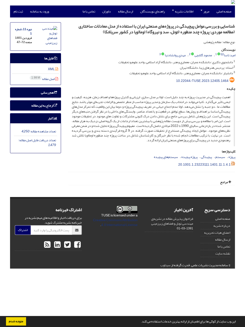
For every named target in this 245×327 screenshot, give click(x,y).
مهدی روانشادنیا (175, 55)
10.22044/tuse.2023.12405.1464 (202, 81)
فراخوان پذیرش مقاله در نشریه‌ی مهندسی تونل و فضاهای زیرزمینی (172, 221)
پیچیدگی (206, 157)
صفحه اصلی (224, 11)
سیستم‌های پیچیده (166, 157)
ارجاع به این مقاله (42, 105)
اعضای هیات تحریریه (217, 232)
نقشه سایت (222, 253)
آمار (50, 118)
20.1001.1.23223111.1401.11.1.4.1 (204, 164)
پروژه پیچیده (189, 157)
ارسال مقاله (125, 11)
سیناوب (165, 265)
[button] (139, 322)
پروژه (231, 157)
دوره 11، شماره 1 (23, 31)
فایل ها (49, 58)
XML (51, 69)
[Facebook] (77, 245)
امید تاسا (229, 55)
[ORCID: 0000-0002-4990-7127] (162, 54)
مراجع (224, 182)
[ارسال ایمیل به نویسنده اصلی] (222, 54)
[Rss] (47, 245)
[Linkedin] (57, 245)
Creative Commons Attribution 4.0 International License (115, 222)
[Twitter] (67, 245)
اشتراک (23, 230)
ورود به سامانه (39, 11)
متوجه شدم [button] (16, 321)
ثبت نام (18, 11)
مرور (206, 11)
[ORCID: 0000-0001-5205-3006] (218, 54)
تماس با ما (89, 11)
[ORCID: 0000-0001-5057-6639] (192, 54)
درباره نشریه (221, 225)
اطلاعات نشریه (183, 11)
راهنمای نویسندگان (152, 11)
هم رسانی (47, 92)
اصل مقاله (43, 79)
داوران (106, 11)
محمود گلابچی (203, 55)
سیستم (220, 157)
